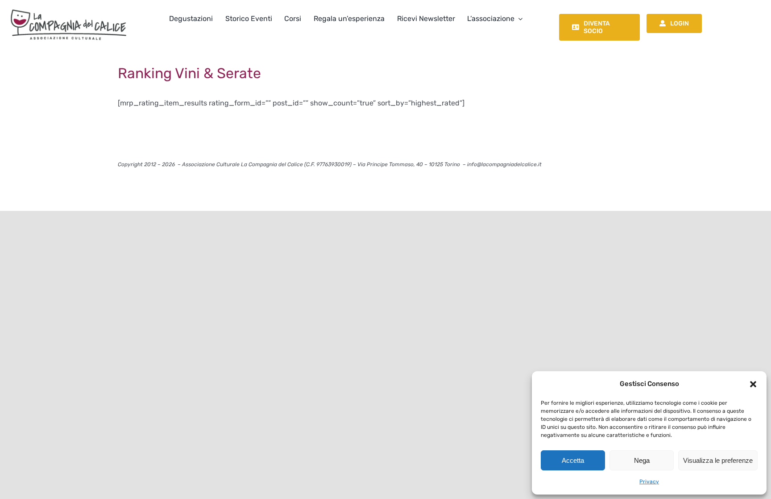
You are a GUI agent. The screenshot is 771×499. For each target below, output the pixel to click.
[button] (753, 384)
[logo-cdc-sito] (68, 8)
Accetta (573, 460)
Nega (642, 460)
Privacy (649, 481)
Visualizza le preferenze (718, 460)
